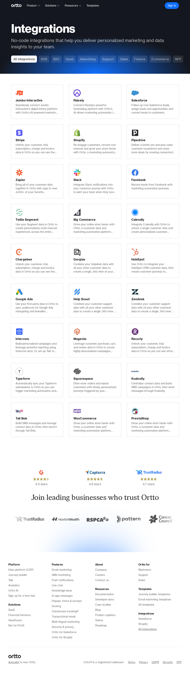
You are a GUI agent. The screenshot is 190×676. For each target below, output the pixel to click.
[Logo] (18, 5)
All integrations (147, 629)
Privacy (143, 662)
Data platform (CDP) (21, 569)
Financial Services (19, 615)
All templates (146, 604)
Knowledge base (62, 590)
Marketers (144, 569)
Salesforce (145, 618)
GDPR (155, 662)
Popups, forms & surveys (67, 600)
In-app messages (62, 595)
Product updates (105, 615)
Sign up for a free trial (21, 595)
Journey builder (17, 574)
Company (101, 569)
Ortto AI (13, 590)
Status (99, 620)
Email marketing (61, 569)
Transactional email (64, 616)
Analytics (13, 585)
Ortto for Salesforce (64, 632)
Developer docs (104, 599)
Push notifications (63, 580)
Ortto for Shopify (62, 637)
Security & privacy (63, 626)
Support (143, 574)
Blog (98, 609)
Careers (100, 574)
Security (168, 662)
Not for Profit (16, 625)
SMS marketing (61, 574)
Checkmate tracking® (65, 611)
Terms (131, 662)
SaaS (11, 609)
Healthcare (15, 620)
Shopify (143, 623)
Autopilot (13, 662)
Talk (10, 580)
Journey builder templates (154, 594)
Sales (141, 580)
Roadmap (101, 625)
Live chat (57, 585)
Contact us (102, 580)
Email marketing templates (154, 599)
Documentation (104, 594)
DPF (179, 662)
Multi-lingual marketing (65, 621)
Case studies (103, 604)
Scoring (56, 606)
